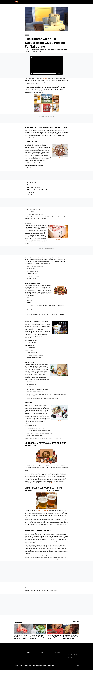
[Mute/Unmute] (61, 73)
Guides (26, 35)
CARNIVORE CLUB (60, 157)
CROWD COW (58, 239)
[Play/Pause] (31, 73)
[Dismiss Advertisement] (31, 57)
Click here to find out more (57, 482)
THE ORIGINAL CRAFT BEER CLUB (60, 335)
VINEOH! (59, 420)
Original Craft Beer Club (43, 510)
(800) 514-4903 (71, 652)
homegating (44, 78)
